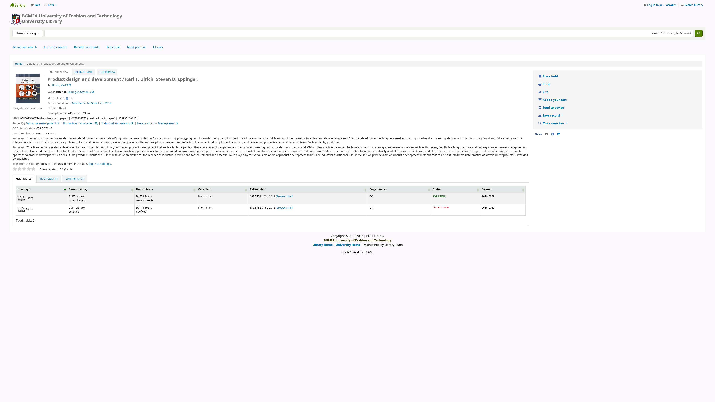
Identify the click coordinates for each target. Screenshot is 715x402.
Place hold (550, 76)
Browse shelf (285, 196)
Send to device (553, 108)
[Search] (699, 33)
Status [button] (437, 189)
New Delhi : (79, 103)
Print (546, 84)
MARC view (85, 72)
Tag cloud (113, 47)
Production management (78, 123)
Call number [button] (258, 189)
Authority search (55, 47)
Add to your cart (554, 100)
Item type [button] (24, 189)
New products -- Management (156, 123)
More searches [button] (553, 123)
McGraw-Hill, (95, 103)
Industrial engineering (116, 123)
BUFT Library (19, 5)
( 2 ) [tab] (24, 179)
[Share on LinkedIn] (559, 134)
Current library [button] (78, 189)
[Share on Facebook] (552, 134)
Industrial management (41, 123)
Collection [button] (204, 189)
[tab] (48, 179)
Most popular (136, 47)
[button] (35, 5)
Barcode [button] (487, 189)
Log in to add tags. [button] (100, 164)
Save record (551, 115)
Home (18, 64)
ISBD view (108, 72)
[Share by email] (546, 134)
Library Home (322, 245)
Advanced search (25, 47)
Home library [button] (144, 189)
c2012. (108, 103)
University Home (348, 245)
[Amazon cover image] (28, 88)
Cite (545, 92)
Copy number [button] (378, 189)
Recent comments (87, 47)
